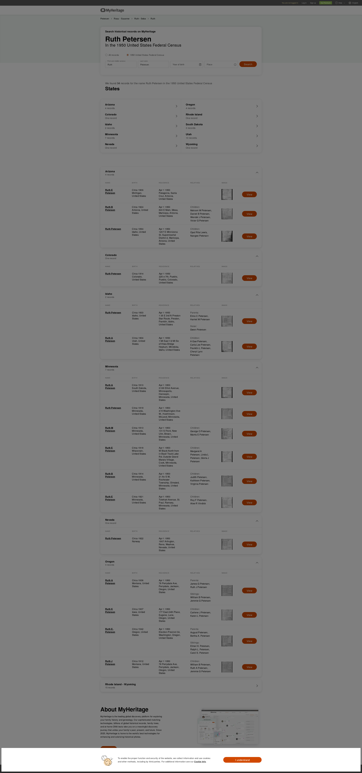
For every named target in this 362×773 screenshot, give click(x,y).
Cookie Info (200, 761)
